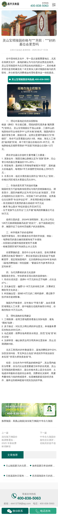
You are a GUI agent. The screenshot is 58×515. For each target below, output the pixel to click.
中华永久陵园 (46, 420)
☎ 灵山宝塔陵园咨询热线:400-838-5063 (29, 79)
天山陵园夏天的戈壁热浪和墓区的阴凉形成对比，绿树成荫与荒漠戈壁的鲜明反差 (17, 466)
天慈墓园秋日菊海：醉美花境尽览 (17, 476)
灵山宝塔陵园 (8, 65)
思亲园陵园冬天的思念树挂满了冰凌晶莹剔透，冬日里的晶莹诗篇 (43, 476)
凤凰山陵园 (18, 420)
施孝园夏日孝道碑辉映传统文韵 (43, 466)
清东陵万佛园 (31, 420)
